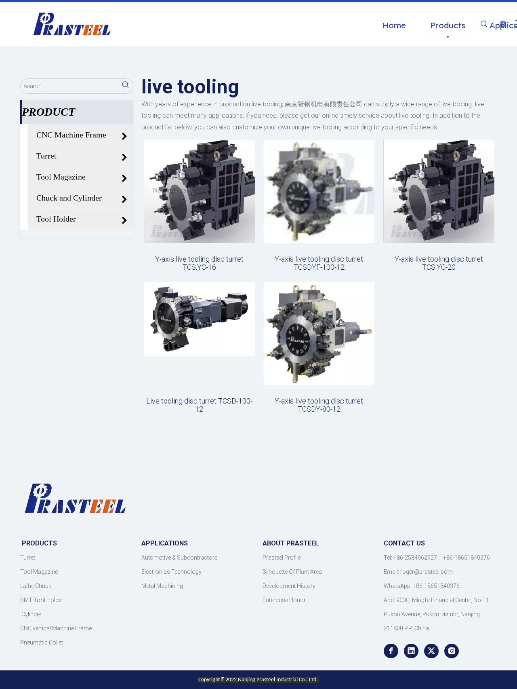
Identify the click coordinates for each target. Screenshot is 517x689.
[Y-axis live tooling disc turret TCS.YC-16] (199, 190)
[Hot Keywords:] (125, 86)
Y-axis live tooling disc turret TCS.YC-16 (199, 263)
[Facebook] (391, 651)
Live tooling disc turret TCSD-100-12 (199, 405)
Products (447, 25)
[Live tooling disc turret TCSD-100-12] (199, 318)
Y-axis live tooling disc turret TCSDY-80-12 (319, 405)
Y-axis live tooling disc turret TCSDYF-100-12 (319, 263)
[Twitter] (431, 651)
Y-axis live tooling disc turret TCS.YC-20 (439, 263)
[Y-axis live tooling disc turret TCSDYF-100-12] (319, 190)
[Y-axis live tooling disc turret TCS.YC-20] (438, 190)
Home (394, 25)
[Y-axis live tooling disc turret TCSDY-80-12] (319, 333)
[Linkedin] (411, 651)
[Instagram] (451, 651)
